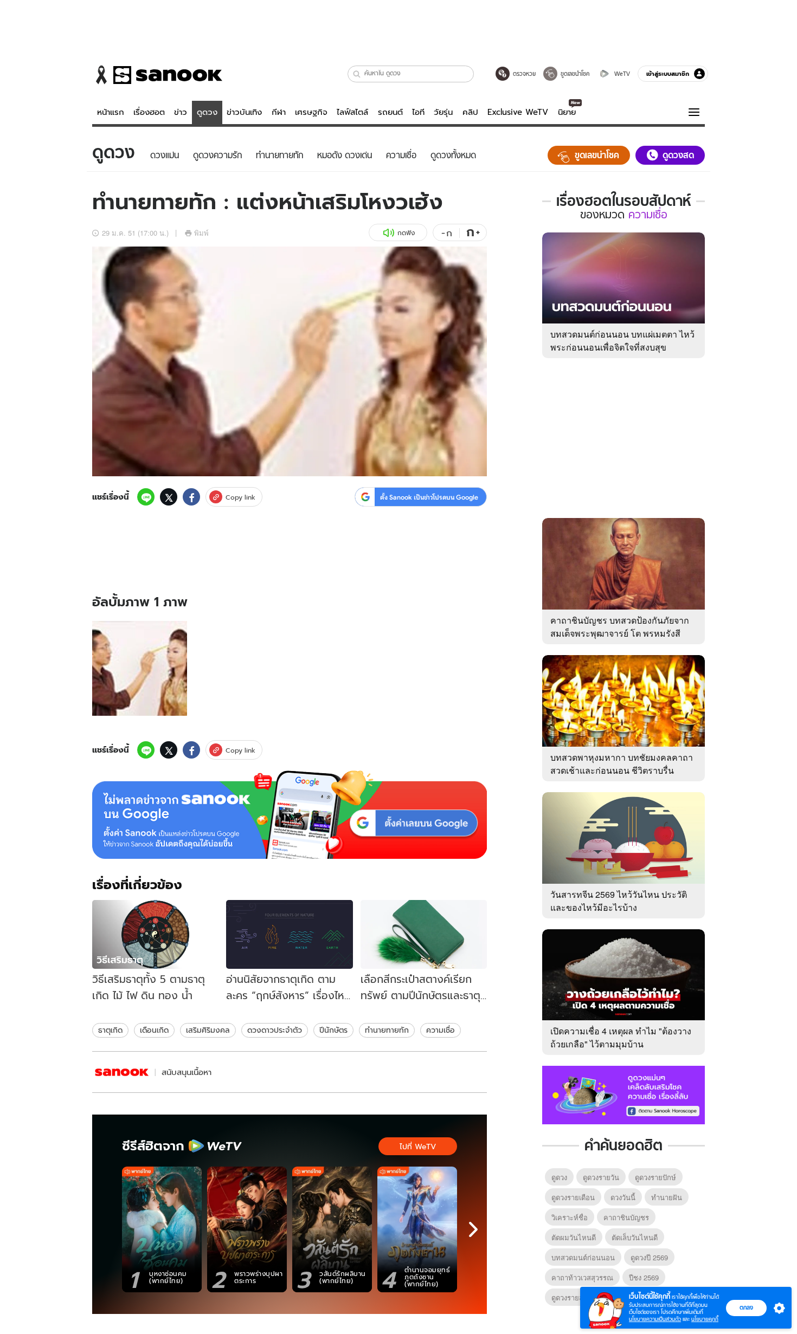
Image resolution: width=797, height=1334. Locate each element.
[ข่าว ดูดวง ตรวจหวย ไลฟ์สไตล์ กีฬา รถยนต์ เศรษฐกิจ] (157, 75)
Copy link (240, 497)
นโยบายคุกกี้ (704, 1319)
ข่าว (180, 112)
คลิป (470, 112)
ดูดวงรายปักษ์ (655, 1177)
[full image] (139, 668)
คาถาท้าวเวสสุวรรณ (582, 1277)
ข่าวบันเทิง (244, 112)
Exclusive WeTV (517, 112)
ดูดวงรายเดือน (573, 1197)
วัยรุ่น (443, 112)
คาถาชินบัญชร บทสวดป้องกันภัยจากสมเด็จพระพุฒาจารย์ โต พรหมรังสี (619, 626)
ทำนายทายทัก (387, 1030)
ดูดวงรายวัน (601, 1177)
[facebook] (191, 497)
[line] (146, 497)
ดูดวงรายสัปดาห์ (576, 1297)
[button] (357, 74)
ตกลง (746, 1307)
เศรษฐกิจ (311, 112)
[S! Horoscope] (122, 1072)
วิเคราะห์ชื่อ (569, 1217)
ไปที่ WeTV (418, 1146)
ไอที (418, 112)
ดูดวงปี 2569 (649, 1257)
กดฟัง (406, 232)
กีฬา (279, 112)
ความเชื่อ (440, 1030)
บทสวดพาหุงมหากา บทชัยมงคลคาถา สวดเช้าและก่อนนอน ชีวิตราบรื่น (621, 763)
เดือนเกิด (154, 1030)
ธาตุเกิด (110, 1030)
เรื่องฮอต (149, 112)
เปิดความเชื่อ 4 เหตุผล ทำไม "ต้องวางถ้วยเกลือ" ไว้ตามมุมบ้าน (620, 1037)
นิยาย (567, 112)
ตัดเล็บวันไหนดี (635, 1237)
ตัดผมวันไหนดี (573, 1237)
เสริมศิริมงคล (208, 1030)
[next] (473, 1229)
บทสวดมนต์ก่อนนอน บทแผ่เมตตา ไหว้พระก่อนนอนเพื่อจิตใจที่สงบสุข (622, 340)
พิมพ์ (201, 233)
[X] (168, 497)
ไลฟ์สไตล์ (352, 112)
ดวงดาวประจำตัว (274, 1030)
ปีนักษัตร (333, 1030)
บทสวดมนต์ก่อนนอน (583, 1257)
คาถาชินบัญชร (626, 1217)
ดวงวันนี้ (622, 1197)
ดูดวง (207, 112)
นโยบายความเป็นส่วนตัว (655, 1319)
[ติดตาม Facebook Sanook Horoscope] (623, 1094)
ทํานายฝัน (666, 1197)
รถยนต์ (390, 112)
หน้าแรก (110, 112)
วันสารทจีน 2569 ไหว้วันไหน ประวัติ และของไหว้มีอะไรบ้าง (618, 901)
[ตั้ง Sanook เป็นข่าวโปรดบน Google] (289, 814)
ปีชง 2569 (644, 1277)
